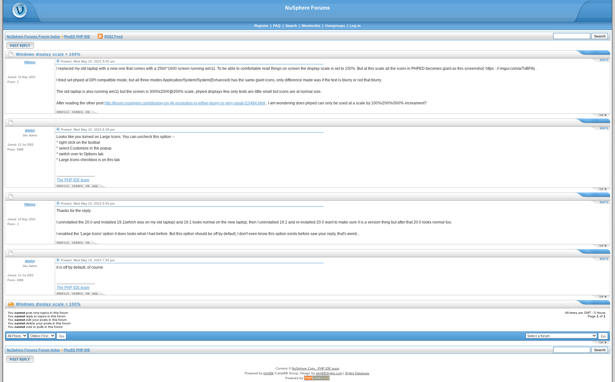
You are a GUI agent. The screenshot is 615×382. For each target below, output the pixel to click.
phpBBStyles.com (329, 373)
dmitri (30, 130)
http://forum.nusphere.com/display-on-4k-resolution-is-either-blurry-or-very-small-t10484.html (184, 103)
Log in (355, 26)
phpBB (268, 373)
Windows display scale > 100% (48, 304)
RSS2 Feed (113, 36)
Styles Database (357, 373)
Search (291, 26)
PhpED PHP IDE (77, 36)
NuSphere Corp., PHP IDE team (315, 368)
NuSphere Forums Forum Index (33, 36)
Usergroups (335, 26)
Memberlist (311, 26)
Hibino (30, 62)
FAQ (277, 26)
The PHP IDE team (73, 180)
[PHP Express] (317, 378)
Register (261, 26)
